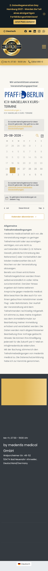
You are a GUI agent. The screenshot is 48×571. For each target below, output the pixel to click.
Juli (7, 208)
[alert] (24, 125)
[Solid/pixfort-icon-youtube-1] (36, 520)
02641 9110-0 (37, 61)
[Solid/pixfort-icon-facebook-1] (20, 520)
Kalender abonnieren (23, 216)
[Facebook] (25, 31)
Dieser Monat (24, 208)
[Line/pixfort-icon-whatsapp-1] (42, 520)
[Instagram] (39, 31)
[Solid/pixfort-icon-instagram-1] (26, 520)
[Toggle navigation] (44, 46)
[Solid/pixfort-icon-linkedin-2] (31, 520)
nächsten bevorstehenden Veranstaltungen (20, 127)
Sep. (40, 208)
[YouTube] (30, 31)
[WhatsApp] (43, 31)
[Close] (44, 14)
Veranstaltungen (12, 110)
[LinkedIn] (34, 31)
